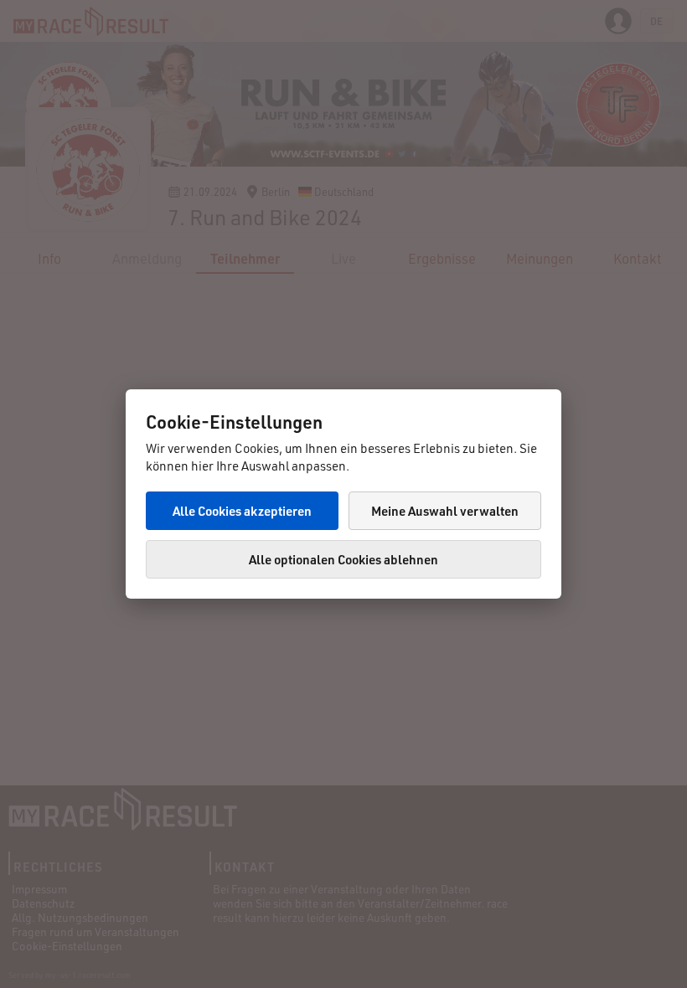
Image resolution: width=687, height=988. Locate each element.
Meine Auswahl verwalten (445, 510)
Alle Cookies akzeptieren (242, 510)
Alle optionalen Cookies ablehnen (343, 559)
